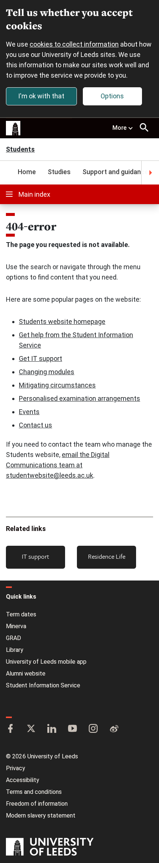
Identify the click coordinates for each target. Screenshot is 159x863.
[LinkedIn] (52, 729)
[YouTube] (72, 729)
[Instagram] (93, 729)
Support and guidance (115, 172)
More (119, 127)
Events (29, 412)
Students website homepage (62, 321)
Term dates (21, 614)
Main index (34, 194)
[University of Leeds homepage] (13, 128)
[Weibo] (114, 729)
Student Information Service (43, 685)
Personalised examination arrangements (79, 398)
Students (20, 150)
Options (112, 96)
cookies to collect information (74, 44)
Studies (59, 172)
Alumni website (25, 673)
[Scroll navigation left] (9, 173)
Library (14, 649)
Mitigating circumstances (57, 385)
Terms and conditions (34, 791)
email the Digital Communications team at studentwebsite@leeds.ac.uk (57, 465)
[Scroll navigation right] (150, 173)
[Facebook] (10, 729)
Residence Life (106, 556)
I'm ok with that (41, 96)
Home (27, 172)
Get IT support (40, 358)
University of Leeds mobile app (46, 661)
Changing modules (46, 372)
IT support (35, 556)
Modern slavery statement (40, 815)
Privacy (15, 768)
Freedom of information (37, 803)
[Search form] (144, 127)
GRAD (13, 638)
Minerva (16, 626)
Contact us (35, 425)
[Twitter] (31, 729)
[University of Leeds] (50, 847)
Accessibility (22, 780)
